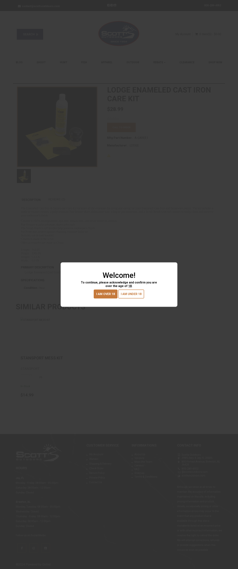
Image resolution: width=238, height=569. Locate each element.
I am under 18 (131, 294)
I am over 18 (105, 294)
